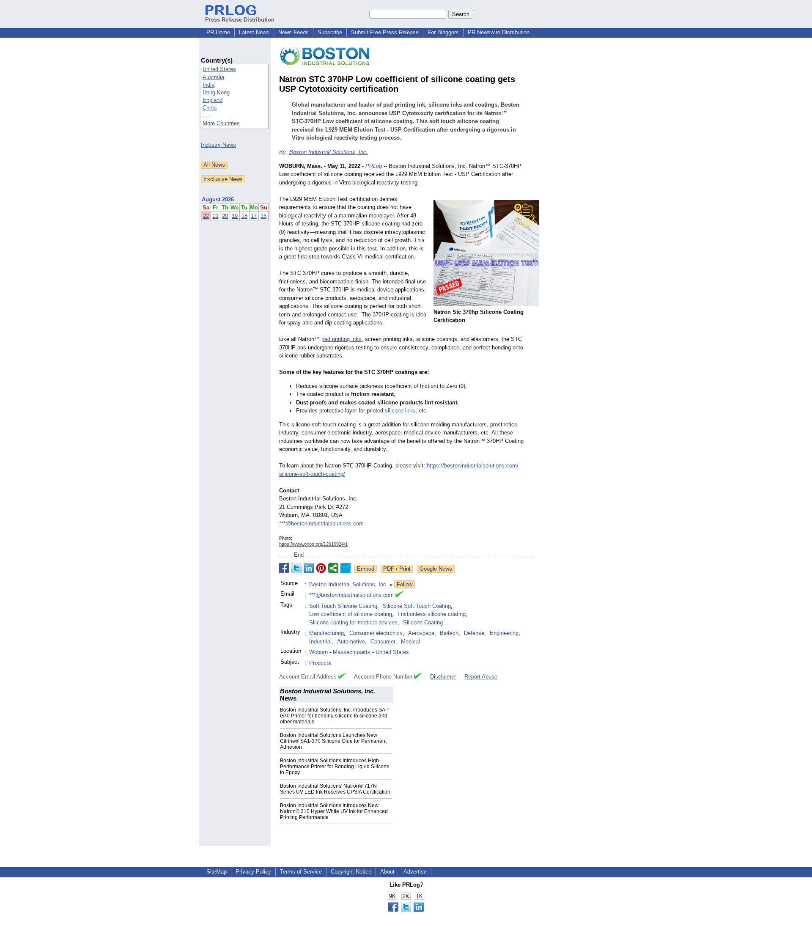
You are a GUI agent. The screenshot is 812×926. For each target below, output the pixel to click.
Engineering (504, 633)
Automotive (351, 641)
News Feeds (293, 32)
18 (244, 216)
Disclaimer (443, 676)
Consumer (382, 641)
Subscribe (330, 32)
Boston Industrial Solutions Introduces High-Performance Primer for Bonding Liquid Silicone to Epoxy (335, 766)
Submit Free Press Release (385, 32)
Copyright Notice (351, 871)
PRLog (373, 166)
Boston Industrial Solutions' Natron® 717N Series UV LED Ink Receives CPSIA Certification (335, 789)
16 (263, 216)
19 (235, 216)
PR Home (218, 32)
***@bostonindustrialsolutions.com (321, 523)
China (210, 107)
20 (225, 216)
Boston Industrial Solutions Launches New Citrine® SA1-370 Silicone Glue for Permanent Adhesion (333, 741)
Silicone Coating (423, 622)
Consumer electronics (376, 633)
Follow (404, 584)
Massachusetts (351, 652)
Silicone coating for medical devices (353, 622)
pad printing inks (341, 339)
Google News (436, 569)
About (387, 871)
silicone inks (400, 410)
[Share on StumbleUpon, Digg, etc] (333, 568)
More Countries (221, 123)
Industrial (320, 641)
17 (254, 216)
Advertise (415, 871)
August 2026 (218, 199)
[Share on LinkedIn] (309, 568)
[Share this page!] (406, 910)
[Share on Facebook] (284, 568)
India (208, 85)
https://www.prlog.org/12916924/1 (313, 544)
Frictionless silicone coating (432, 614)
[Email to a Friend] (345, 568)
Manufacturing (326, 633)
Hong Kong (216, 92)
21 (216, 216)
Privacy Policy (253, 871)
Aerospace (421, 633)
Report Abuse (480, 676)
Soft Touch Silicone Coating (343, 606)
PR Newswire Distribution (498, 32)
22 (206, 216)
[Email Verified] (399, 595)
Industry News (218, 145)
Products (320, 663)
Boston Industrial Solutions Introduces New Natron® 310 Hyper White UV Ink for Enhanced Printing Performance (334, 811)
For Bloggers (443, 32)
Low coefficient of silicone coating (350, 614)
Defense (474, 633)
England (212, 100)
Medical (410, 641)
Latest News (254, 32)
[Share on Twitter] (296, 568)
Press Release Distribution (239, 19)
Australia (213, 77)
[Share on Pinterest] (321, 568)
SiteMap (216, 871)
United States (219, 69)
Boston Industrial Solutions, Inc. (328, 152)
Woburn (318, 652)
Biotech (449, 633)
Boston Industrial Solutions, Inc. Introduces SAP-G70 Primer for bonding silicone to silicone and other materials (335, 716)
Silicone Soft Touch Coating (417, 606)
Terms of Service (301, 871)
